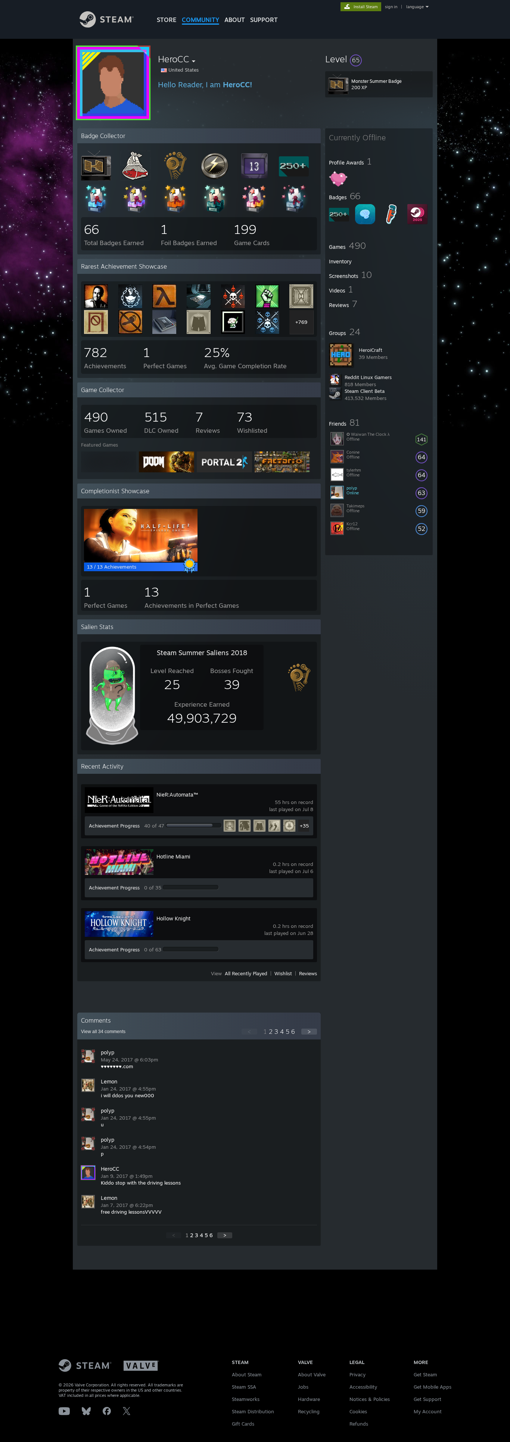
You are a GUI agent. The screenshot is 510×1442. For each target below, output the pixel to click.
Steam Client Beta (365, 391)
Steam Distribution (253, 1411)
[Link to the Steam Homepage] (107, 25)
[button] (379, 58)
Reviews (308, 973)
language (415, 6)
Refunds (358, 1424)
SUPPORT (264, 20)
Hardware (309, 1399)
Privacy (357, 1374)
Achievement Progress (114, 826)
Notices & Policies (369, 1399)
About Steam (247, 1374)
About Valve (312, 1374)
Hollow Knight (173, 918)
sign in (391, 6)
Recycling (309, 1411)
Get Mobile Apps (432, 1387)
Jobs (303, 1387)
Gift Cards (243, 1424)
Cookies (358, 1411)
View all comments (103, 1031)
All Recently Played (246, 973)
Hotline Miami (173, 856)
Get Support (427, 1399)
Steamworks (245, 1399)
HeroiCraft (370, 350)
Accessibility (363, 1387)
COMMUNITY (200, 20)
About (234, 20)
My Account (428, 1411)
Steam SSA (244, 1387)
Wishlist (283, 973)
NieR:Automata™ (177, 794)
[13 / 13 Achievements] (141, 560)
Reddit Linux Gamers (368, 377)
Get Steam (425, 1374)
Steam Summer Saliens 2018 (202, 652)
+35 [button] (304, 826)
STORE (167, 20)
